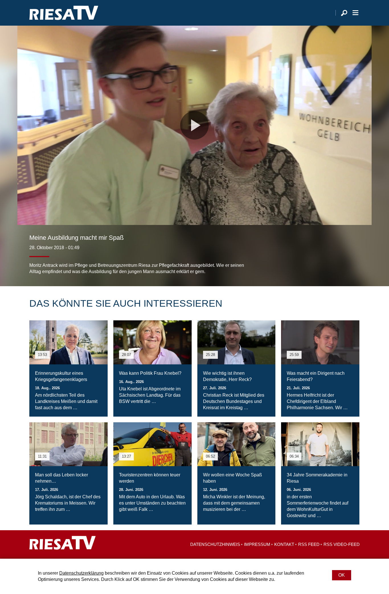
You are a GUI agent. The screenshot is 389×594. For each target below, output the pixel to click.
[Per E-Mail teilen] (354, 263)
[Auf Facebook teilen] (318, 263)
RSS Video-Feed (342, 544)
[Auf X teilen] (330, 263)
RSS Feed (309, 544)
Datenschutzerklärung (81, 573)
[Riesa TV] (63, 13)
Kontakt (284, 544)
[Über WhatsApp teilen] (342, 263)
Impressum (257, 544)
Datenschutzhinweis (215, 544)
